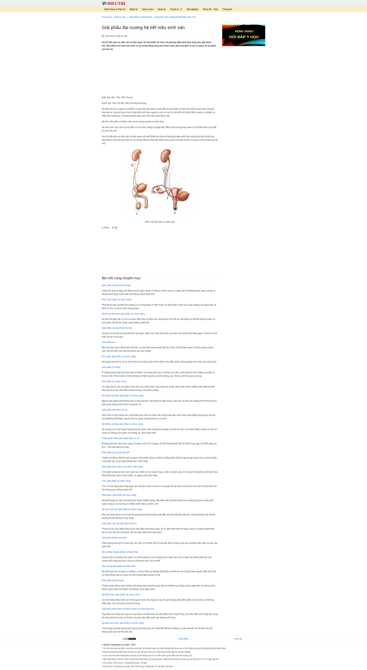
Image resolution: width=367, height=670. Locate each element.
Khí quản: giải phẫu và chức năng (119, 356)
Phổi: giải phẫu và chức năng (116, 299)
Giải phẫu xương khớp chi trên (117, 328)
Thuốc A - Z (176, 9)
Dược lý (161, 9)
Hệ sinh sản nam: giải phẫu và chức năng (123, 623)
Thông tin (227, 9)
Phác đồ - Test (210, 9)
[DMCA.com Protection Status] (129, 638)
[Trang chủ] (113, 3)
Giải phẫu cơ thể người (140, 17)
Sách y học (147, 9)
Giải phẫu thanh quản (113, 580)
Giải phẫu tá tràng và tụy (114, 381)
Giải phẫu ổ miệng (111, 367)
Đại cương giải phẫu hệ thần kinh (118, 566)
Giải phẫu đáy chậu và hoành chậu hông (122, 466)
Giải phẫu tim (108, 342)
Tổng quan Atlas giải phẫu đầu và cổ (120, 438)
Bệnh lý (133, 9)
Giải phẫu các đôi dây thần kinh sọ (119, 523)
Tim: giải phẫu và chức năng (116, 480)
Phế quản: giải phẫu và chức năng (119, 495)
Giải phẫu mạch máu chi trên (116, 285)
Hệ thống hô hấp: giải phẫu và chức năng (123, 395)
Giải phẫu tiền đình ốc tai (114, 409)
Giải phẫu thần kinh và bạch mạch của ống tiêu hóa (128, 608)
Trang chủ (107, 17)
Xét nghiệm (192, 9)
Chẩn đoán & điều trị (114, 9)
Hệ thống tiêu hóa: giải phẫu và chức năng (123, 313)
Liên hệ (238, 638)
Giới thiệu (183, 638)
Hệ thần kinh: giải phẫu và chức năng (120, 594)
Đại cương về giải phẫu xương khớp (120, 552)
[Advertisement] (160, 73)
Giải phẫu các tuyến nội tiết (115, 452)
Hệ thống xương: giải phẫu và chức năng (122, 424)
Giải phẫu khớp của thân (114, 537)
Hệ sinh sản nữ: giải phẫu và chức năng (122, 509)
